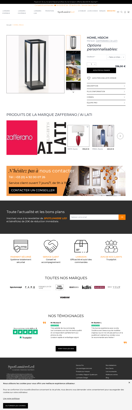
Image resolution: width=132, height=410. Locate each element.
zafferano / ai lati (12, 121)
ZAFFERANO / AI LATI (106, 41)
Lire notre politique (11, 399)
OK (122, 217)
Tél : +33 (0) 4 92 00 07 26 (27, 177)
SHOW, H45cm (72, 149)
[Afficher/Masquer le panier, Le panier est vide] (128, 12)
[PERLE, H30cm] (103, 136)
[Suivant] (73, 93)
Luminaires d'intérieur (6, 12)
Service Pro (111, 11)
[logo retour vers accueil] (21, 368)
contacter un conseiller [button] (33, 190)
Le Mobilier (82, 11)
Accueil (8, 25)
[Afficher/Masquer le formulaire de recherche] (121, 12)
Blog (107, 378)
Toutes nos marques (66, 278)
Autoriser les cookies (15, 406)
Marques (102, 11)
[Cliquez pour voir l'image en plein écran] (35, 64)
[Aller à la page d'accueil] (66, 12)
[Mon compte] (125, 12)
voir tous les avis (66, 349)
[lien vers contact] (118, 12)
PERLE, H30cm (97, 149)
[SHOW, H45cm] (78, 136)
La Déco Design (92, 11)
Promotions (49, 11)
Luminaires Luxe (37, 12)
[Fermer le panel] (129, 382)
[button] (87, 127)
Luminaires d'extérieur (22, 12)
